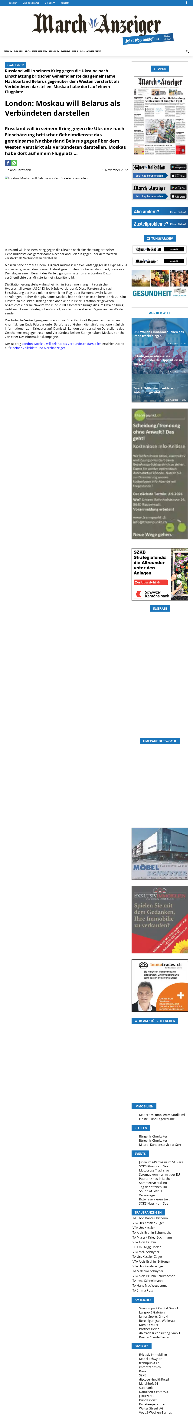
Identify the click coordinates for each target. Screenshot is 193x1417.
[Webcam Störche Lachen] (160, 1083)
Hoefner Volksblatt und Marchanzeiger (37, 348)
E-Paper (49, 2)
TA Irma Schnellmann (147, 1281)
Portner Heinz (149, 1329)
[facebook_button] (186, 2)
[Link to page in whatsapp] (14, 163)
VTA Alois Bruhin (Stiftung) (151, 1261)
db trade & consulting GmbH (159, 1333)
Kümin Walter (149, 1325)
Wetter (13, 2)
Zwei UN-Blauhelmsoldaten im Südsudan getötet (156, 390)
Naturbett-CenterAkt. (154, 1392)
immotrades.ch (150, 1367)
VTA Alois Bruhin (144, 1242)
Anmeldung (93, 51)
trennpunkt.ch (149, 1363)
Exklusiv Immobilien (153, 1355)
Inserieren (39, 51)
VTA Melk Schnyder (145, 1252)
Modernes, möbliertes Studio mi (162, 1115)
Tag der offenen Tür (153, 1187)
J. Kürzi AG (146, 1396)
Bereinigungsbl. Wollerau (157, 1321)
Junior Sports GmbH (153, 1316)
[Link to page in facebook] (8, 163)
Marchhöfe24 (148, 1383)
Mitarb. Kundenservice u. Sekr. (160, 1145)
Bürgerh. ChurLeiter (153, 1136)
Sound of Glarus (150, 1191)
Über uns (77, 51)
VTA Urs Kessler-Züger (148, 1223)
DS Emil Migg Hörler (146, 1247)
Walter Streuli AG (151, 1408)
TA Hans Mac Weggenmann (151, 1285)
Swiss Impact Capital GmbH (158, 1308)
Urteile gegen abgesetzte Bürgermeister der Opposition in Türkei (157, 360)
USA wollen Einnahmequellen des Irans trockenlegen (158, 334)
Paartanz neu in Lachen (155, 1179)
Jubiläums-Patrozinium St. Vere (161, 1162)
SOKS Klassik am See (153, 1166)
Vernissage (147, 1195)
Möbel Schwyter (150, 1359)
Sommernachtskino (153, 1183)
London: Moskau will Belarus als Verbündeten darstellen (62, 344)
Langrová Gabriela (152, 1312)
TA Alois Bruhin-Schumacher (152, 1232)
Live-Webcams (31, 2)
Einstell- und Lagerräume (157, 1119)
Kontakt (65, 2)
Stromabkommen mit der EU (159, 1174)
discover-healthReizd (154, 1379)
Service (53, 51)
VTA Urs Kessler (143, 1228)
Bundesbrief (147, 1400)
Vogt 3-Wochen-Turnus (155, 1412)
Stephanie (146, 1388)
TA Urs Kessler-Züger (147, 1257)
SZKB (142, 1375)
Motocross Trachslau (154, 1170)
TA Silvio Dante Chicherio (150, 1218)
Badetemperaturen (152, 1404)
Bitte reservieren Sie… (154, 1199)
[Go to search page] (187, 51)
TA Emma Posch (143, 1290)
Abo (27, 51)
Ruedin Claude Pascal (154, 1337)
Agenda (65, 51)
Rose (142, 1371)
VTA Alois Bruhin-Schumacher (153, 1276)
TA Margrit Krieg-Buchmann (152, 1237)
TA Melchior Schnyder (147, 1271)
